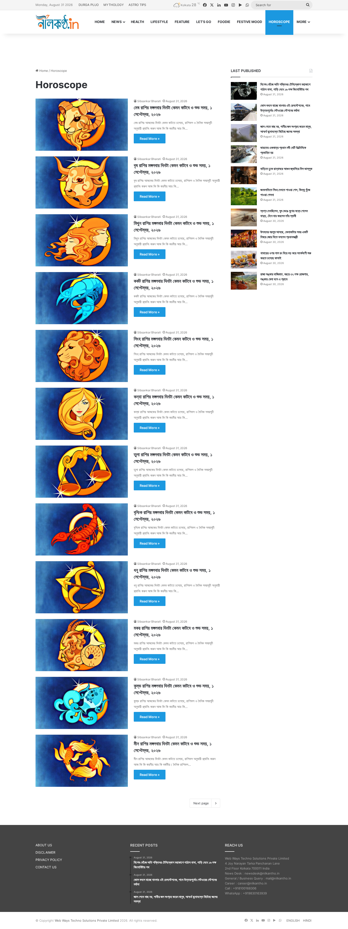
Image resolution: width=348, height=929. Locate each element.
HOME (100, 22)
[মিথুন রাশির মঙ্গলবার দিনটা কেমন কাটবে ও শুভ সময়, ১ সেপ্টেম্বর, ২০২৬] (82, 240)
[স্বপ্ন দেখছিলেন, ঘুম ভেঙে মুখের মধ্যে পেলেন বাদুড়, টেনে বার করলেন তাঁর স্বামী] (244, 217)
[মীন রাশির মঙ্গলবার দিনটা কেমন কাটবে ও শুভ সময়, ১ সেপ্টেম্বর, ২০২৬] (82, 761)
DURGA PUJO (89, 5)
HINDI (307, 920)
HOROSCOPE (279, 22)
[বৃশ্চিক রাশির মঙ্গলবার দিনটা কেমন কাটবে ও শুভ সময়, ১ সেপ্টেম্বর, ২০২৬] (82, 529)
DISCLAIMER (45, 852)
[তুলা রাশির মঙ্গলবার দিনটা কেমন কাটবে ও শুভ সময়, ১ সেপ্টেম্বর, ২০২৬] (82, 472)
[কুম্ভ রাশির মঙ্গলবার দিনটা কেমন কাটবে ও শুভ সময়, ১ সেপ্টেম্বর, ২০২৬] (82, 703)
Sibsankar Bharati (149, 101)
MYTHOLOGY (113, 5)
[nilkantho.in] (57, 22)
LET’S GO (203, 22)
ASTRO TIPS (137, 5)
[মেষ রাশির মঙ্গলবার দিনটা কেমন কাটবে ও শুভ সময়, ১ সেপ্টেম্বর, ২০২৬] (82, 125)
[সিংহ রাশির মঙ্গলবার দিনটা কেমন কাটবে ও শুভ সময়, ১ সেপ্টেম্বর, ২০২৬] (82, 356)
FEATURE (182, 22)
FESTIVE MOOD (249, 22)
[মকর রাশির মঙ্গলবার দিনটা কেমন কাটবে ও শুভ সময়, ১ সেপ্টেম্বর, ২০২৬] (82, 645)
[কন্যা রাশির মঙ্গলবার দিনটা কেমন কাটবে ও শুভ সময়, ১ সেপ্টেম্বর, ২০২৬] (82, 414)
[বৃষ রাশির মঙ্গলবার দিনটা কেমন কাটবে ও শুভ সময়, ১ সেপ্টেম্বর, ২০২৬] (82, 182)
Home (43, 71)
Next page (201, 803)
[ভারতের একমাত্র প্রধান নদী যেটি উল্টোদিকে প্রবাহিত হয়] (244, 154)
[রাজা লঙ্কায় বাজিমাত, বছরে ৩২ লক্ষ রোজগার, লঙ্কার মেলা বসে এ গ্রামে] (244, 281)
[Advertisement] (174, 49)
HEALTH (137, 22)
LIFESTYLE (159, 22)
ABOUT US (44, 845)
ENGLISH (293, 920)
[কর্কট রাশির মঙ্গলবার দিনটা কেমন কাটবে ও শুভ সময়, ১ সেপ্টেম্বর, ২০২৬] (82, 298)
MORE (302, 22)
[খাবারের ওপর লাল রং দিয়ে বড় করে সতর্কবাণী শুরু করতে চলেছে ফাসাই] (244, 260)
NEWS (117, 22)
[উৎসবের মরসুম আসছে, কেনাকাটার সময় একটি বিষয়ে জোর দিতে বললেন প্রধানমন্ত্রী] (244, 238)
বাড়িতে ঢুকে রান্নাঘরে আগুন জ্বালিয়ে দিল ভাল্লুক (286, 169)
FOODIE (224, 22)
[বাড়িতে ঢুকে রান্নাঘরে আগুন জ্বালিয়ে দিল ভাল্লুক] (244, 175)
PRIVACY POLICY (49, 860)
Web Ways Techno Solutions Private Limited (87, 920)
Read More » (150, 139)
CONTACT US (46, 867)
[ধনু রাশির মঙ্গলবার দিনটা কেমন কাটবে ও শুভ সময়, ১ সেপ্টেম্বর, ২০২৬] (82, 587)
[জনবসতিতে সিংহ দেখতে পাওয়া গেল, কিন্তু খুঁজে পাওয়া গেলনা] (244, 196)
